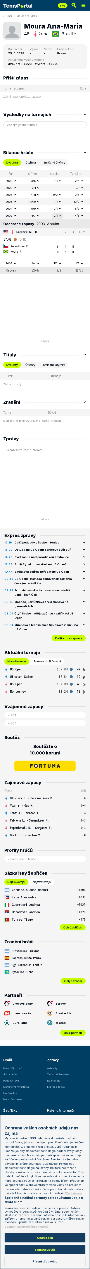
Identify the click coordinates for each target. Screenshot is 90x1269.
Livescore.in (22, 1013)
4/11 (33, 194)
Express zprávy (56, 1086)
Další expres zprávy (68, 638)
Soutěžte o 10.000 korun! (45, 750)
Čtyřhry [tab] (30, 364)
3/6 (77, 194)
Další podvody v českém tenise (36, 542)
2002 (8, 263)
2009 (8, 180)
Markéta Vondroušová (16, 1086)
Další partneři (73, 1032)
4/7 (33, 215)
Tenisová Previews (58, 1074)
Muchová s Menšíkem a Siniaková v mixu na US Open (46, 627)
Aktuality (52, 1068)
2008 (8, 187)
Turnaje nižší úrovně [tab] (47, 661)
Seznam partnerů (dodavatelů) (27, 1226)
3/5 (33, 180)
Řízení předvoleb (45, 1261)
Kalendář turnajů (60, 1110)
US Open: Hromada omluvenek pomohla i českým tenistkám (43, 581)
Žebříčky (10, 1110)
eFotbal (60, 1022)
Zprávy (60, 1003)
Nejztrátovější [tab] (42, 882)
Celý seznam (73, 981)
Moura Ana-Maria (27, 15)
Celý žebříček (72, 927)
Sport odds (63, 1013)
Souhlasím (45, 1237)
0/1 (34, 187)
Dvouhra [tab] (12, 162)
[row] (45, 180)
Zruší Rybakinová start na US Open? (40, 564)
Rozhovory (53, 1080)
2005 (8, 201)
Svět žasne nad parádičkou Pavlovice (41, 557)
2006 (8, 194)
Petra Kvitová (11, 1080)
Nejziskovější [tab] (16, 882)
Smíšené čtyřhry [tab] (54, 162)
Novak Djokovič (12, 1068)
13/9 (77, 201)
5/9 (33, 208)
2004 (8, 208)
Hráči (9, 15)
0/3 (55, 194)
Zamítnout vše (45, 1249)
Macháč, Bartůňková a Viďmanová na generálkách (41, 604)
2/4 (77, 180)
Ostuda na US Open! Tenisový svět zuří (42, 549)
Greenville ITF (27, 232)
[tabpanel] (45, 222)
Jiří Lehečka (10, 1074)
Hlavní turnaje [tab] (16, 661)
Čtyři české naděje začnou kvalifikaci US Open (44, 615)
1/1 (56, 180)
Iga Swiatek (10, 1093)
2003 (8, 215)
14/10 (32, 201)
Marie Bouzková (12, 1099)
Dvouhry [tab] (12, 364)
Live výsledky (23, 1003)
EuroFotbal (20, 1022)
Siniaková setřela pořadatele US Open (41, 571)
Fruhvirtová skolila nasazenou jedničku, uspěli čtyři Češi (43, 592)
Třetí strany (73, 1193)
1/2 (56, 263)
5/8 (77, 208)
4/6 (77, 215)
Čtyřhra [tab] (31, 162)
